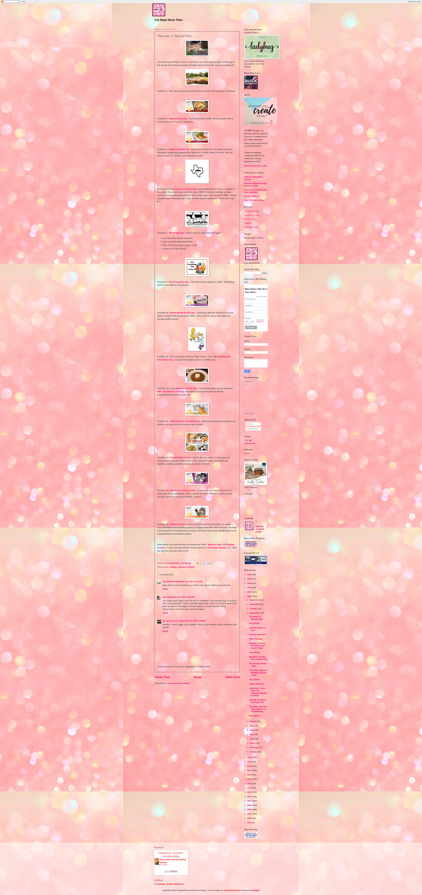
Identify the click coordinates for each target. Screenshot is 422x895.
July (252, 726)
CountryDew (168, 581)
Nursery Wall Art (251, 196)
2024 (249, 583)
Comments (252, 429)
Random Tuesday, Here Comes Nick (258, 658)
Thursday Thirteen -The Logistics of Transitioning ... (258, 709)
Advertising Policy (252, 215)
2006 (249, 818)
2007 (249, 814)
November (255, 604)
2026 (249, 574)
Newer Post (162, 677)
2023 (249, 587)
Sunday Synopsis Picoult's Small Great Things (257, 645)
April (252, 739)
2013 (249, 788)
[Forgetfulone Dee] (250, 410)
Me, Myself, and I (170, 621)
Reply (165, 589)
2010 (249, 801)
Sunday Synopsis (257, 634)
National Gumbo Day (186, 388)
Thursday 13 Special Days (256, 617)
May (252, 734)
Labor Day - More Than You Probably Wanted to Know (258, 692)
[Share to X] (206, 563)
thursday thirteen (186, 567)
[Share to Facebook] (208, 563)
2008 (249, 809)
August (253, 721)
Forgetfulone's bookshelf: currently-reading (171, 854)
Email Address (250, 299)
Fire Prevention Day (179, 282)
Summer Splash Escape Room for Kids (255, 184)
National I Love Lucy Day (182, 490)
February (254, 747)
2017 (249, 770)
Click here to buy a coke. (255, 166)
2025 (249, 579)
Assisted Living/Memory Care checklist (255, 191)
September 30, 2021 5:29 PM (192, 621)
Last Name (248, 312)
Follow (247, 453)
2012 (249, 792)
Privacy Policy (250, 219)
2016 (249, 775)
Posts (250, 424)
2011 (249, 796)
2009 (249, 805)
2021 (249, 596)
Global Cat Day (177, 524)
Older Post (233, 677)
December (255, 600)
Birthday (248, 318)
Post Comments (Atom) (179, 683)
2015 (249, 779)
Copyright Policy (251, 227)
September (255, 613)
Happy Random (256, 684)
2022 (249, 592)
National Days (215, 544)
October (254, 608)
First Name (249, 305)
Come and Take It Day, (186, 189)
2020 (249, 757)
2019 (249, 762)
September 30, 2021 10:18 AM (188, 581)
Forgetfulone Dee (248, 381)
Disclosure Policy (251, 211)
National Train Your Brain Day (185, 421)
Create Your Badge (249, 413)
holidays (173, 567)
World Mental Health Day (182, 313)
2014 (249, 783)
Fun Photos (254, 623)
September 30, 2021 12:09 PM (181, 597)
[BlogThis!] (204, 563)
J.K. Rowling (164, 864)
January (254, 752)
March (253, 743)
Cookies (247, 223)
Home (198, 677)
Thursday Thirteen (217, 548)
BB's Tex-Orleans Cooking (170, 391)
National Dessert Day (180, 457)
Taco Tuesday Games (254, 200)
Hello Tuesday (255, 639)
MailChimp (260, 322)
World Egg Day (176, 233)
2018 (249, 766)
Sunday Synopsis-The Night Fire (257, 701)
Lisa (164, 597)
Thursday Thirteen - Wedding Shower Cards (258, 672)
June (252, 730)
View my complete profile (260, 529)
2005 (249, 822)
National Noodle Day (179, 149)
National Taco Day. (178, 118)
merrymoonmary (231, 890)
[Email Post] (197, 563)
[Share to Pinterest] (210, 563)
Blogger (256, 890)
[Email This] (202, 563)
